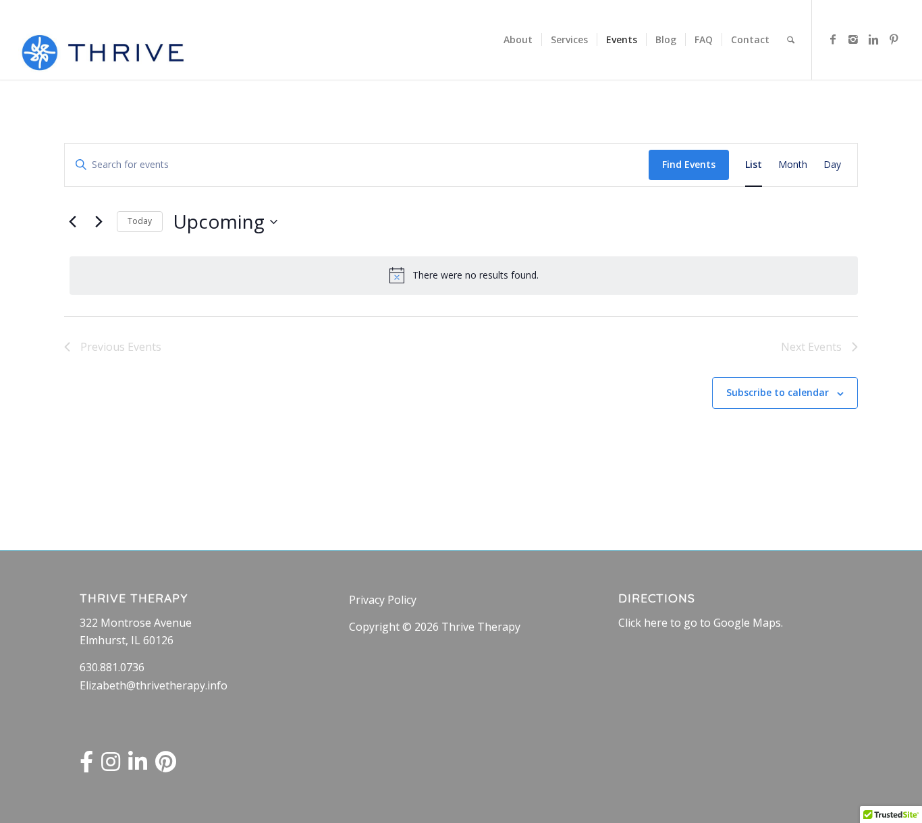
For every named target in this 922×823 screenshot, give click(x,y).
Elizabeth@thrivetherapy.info (153, 685)
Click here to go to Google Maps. (700, 622)
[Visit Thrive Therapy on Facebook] (86, 765)
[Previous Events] (72, 222)
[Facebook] (833, 39)
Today (140, 221)
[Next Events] (98, 222)
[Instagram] (853, 39)
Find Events (688, 164)
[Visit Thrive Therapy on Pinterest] (165, 765)
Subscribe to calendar (777, 392)
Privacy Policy (382, 599)
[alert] (464, 275)
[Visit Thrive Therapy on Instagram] (110, 765)
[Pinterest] (894, 39)
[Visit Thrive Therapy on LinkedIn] (137, 765)
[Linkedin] (873, 39)
